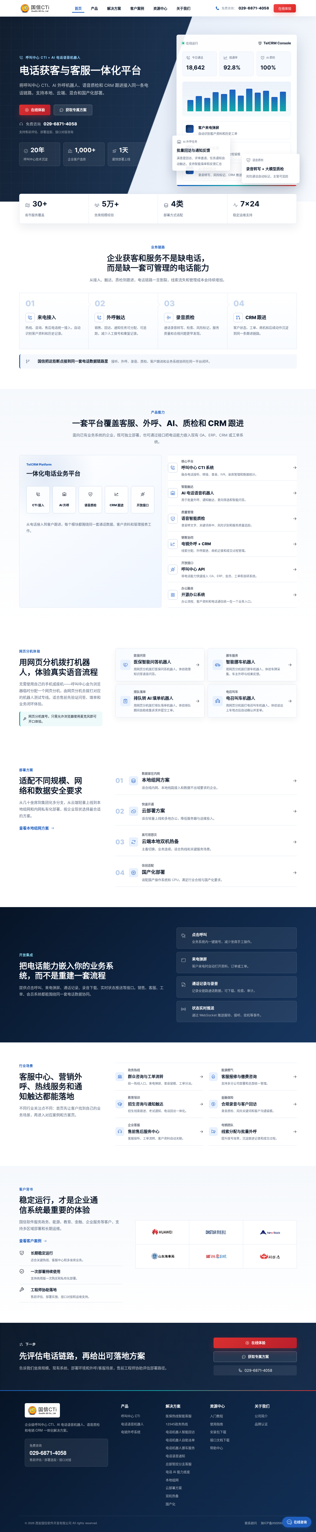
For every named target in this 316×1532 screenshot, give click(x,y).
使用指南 (216, 1424)
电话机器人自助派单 (180, 1440)
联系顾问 (251, 1523)
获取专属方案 (76, 110)
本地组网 (172, 1480)
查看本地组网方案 (34, 828)
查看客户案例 (30, 1240)
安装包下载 (218, 1431)
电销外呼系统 (130, 1431)
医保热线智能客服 (179, 1416)
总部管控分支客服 (179, 1464)
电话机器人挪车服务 (180, 1447)
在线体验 (284, 8)
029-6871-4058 (60, 123)
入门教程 (216, 1416)
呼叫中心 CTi (130, 1416)
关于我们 (183, 8)
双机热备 (172, 1495)
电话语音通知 (175, 1455)
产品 (94, 8)
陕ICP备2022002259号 (276, 1523)
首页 (78, 8)
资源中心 (160, 8)
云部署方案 (174, 1487)
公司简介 (261, 1416)
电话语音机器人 (132, 1424)
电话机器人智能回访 (180, 1431)
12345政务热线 (177, 1424)
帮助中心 (216, 1447)
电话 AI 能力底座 (178, 1471)
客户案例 (137, 8)
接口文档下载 (219, 1440)
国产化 (170, 1504)
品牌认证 (261, 1424)
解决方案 (114, 8)
